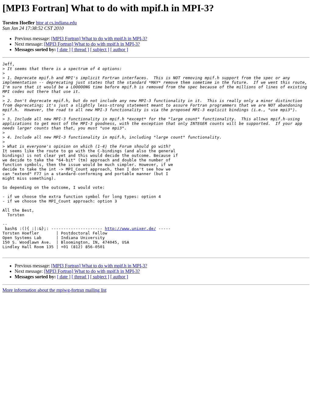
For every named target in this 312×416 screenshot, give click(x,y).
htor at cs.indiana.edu (56, 22)
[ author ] (119, 49)
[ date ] (63, 49)
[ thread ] (80, 49)
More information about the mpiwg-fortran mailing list (54, 290)
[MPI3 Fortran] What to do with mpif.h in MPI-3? (99, 38)
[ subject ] (99, 49)
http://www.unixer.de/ (130, 228)
